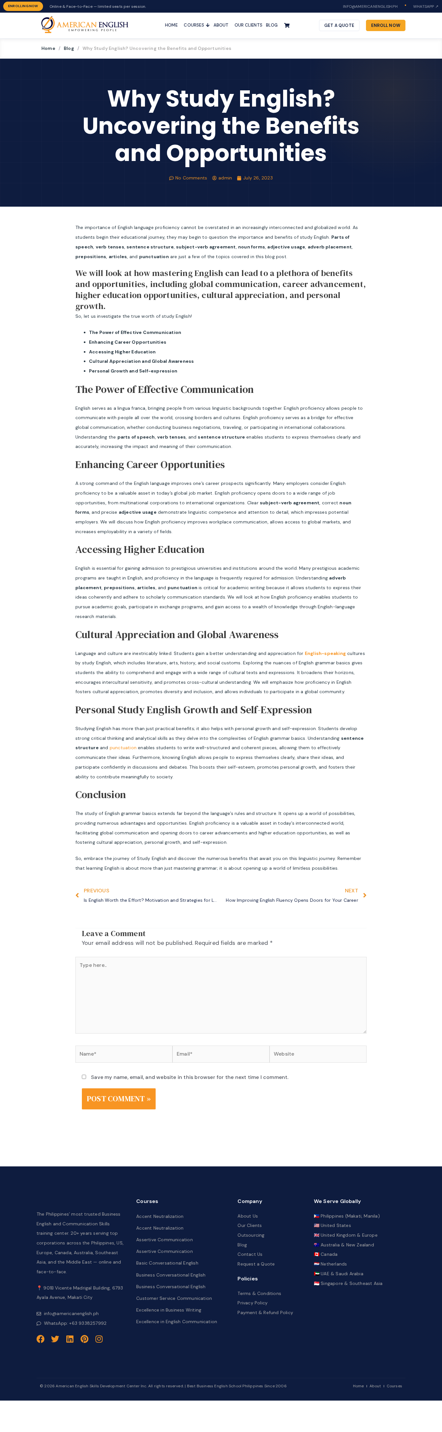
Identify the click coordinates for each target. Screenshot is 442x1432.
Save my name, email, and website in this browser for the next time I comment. (189, 1077)
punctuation (123, 747)
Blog (69, 48)
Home (48, 48)
